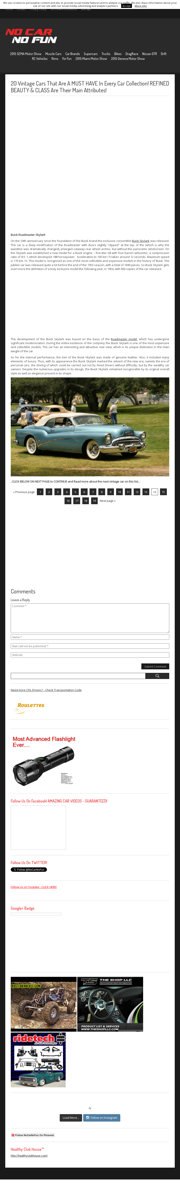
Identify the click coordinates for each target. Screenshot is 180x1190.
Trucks (106, 54)
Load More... (71, 1118)
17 (76, 501)
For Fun (67, 58)
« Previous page (24, 492)
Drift (164, 54)
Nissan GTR (149, 54)
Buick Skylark (140, 241)
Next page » (107, 501)
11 (128, 492)
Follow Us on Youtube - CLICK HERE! (34, 887)
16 (68, 501)
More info (141, 5)
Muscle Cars (53, 54)
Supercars (91, 54)
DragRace (132, 54)
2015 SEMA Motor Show (25, 54)
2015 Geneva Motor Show (128, 58)
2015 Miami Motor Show (91, 58)
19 (94, 501)
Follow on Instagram (104, 1118)
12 (137, 492)
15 (163, 492)
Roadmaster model (124, 339)
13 (145, 492)
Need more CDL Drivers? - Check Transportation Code (46, 690)
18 (85, 501)
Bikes (118, 54)
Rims (55, 58)
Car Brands (72, 54)
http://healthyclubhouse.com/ (29, 1155)
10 (119, 492)
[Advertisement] (44, 164)
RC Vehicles (40, 58)
